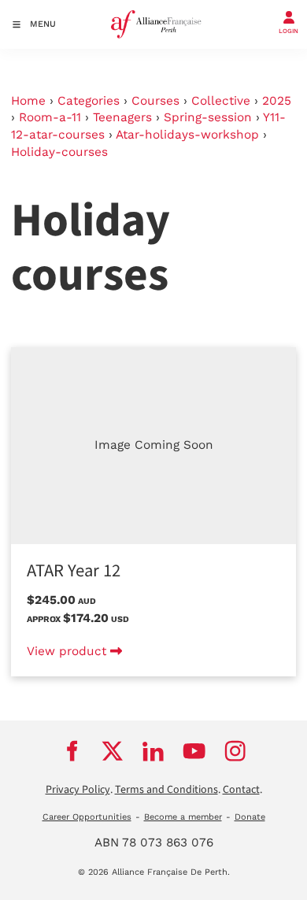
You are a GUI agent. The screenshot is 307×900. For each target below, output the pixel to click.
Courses (155, 101)
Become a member (183, 817)
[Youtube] (194, 751)
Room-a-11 (50, 117)
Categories (88, 101)
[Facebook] (71, 751)
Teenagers (122, 117)
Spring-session (208, 117)
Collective (220, 101)
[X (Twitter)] (112, 751)
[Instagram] (235, 751)
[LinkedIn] (153, 751)
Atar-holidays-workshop (187, 135)
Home (28, 101)
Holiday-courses (59, 152)
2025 (276, 101)
